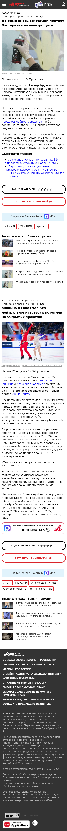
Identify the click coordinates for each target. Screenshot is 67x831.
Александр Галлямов (30, 384)
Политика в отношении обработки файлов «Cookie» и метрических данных (28, 785)
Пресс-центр (47, 660)
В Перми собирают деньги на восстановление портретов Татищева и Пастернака (39, 272)
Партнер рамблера (30, 815)
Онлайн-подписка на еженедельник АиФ (32, 673)
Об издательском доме (19, 660)
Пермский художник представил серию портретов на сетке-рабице (36, 252)
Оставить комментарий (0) (34, 201)
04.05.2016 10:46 (11, 13)
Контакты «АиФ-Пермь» (19, 678)
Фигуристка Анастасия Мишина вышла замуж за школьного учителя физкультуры (39, 614)
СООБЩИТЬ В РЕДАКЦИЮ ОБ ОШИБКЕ (27, 703)
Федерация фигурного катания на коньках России (32, 365)
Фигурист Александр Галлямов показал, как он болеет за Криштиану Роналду (38, 624)
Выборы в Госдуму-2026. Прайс (24, 687)
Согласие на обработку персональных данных (30, 774)
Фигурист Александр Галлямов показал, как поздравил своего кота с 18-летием (38, 604)
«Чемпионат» (21, 394)
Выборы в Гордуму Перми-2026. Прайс (29, 699)
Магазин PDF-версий (17, 669)
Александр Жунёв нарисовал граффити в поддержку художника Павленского (34, 161)
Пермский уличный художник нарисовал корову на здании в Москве (31, 168)
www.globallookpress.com (17, 73)
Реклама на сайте (15, 664)
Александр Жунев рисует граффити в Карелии (39, 282)
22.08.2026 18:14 (10, 300)
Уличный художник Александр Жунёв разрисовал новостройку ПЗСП (35, 262)
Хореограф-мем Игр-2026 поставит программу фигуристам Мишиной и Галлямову (34, 636)
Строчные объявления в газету (24, 682)
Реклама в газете (42, 664)
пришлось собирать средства (22, 121)
